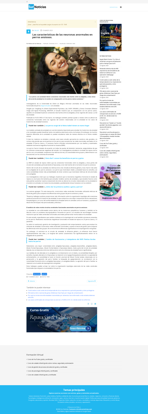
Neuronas (37, 274)
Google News (86, 411)
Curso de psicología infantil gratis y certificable (43, 371)
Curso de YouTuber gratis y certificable (40, 359)
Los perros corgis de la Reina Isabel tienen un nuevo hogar (67, 126)
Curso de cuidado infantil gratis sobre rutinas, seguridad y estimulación (50, 363)
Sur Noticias (114, 7)
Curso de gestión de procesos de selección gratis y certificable (47, 367)
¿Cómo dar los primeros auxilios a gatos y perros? (64, 187)
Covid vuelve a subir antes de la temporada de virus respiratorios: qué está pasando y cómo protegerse (61, 290)
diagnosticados (46, 106)
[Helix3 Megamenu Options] (121, 7)
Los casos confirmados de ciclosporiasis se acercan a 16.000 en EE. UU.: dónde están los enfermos (59, 300)
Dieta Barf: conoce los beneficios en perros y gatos (64, 158)
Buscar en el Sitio (74, 407)
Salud (36, 30)
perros (44, 274)
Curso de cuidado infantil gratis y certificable (42, 375)
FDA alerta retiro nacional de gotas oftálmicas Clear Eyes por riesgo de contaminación (55, 293)
